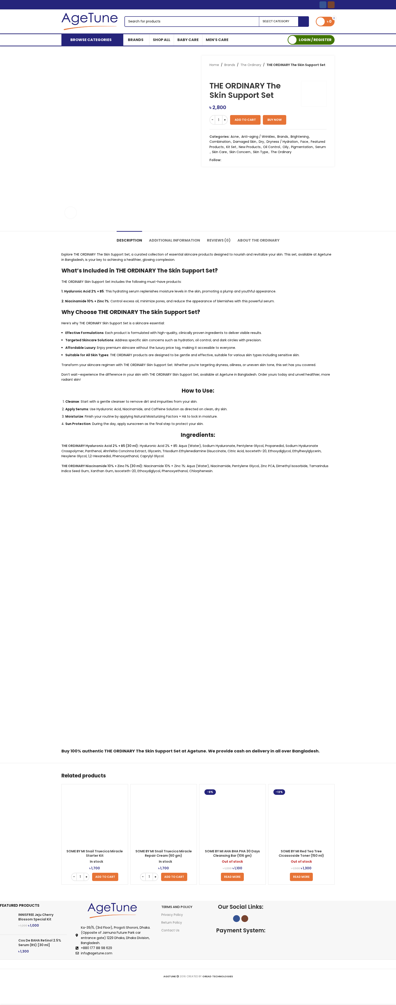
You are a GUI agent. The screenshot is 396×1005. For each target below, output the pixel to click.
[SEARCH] (303, 21)
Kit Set (231, 147)
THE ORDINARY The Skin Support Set (142, 751)
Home (214, 65)
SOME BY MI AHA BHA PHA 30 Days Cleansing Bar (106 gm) (232, 853)
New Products (250, 147)
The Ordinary (250, 65)
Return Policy (171, 922)
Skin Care (219, 152)
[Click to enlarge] (70, 212)
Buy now (274, 120)
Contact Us (170, 930)
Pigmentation (302, 147)
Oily (286, 147)
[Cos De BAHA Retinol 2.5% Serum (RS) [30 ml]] (7, 947)
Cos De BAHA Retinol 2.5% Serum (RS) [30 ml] (39, 942)
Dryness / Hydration (282, 141)
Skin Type (260, 152)
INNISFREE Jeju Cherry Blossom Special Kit (35, 917)
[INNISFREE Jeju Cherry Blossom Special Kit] (7, 922)
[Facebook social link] (322, 4)
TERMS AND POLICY (176, 907)
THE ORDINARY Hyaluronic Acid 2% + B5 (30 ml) (99, 445)
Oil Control (271, 147)
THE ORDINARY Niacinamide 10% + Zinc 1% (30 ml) (101, 466)
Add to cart (245, 120)
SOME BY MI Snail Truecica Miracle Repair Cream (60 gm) (163, 853)
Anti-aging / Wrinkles (258, 136)
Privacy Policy (172, 914)
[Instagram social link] (331, 4)
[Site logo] (89, 21)
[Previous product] (211, 74)
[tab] (129, 238)
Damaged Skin (244, 141)
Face (304, 141)
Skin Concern (239, 152)
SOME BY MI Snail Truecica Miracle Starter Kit (94, 853)
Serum (320, 147)
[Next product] (221, 74)
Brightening (300, 136)
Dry (261, 141)
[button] (105, 877)
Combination (220, 141)
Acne (235, 136)
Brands (229, 65)
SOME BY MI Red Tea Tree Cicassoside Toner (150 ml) (301, 853)
